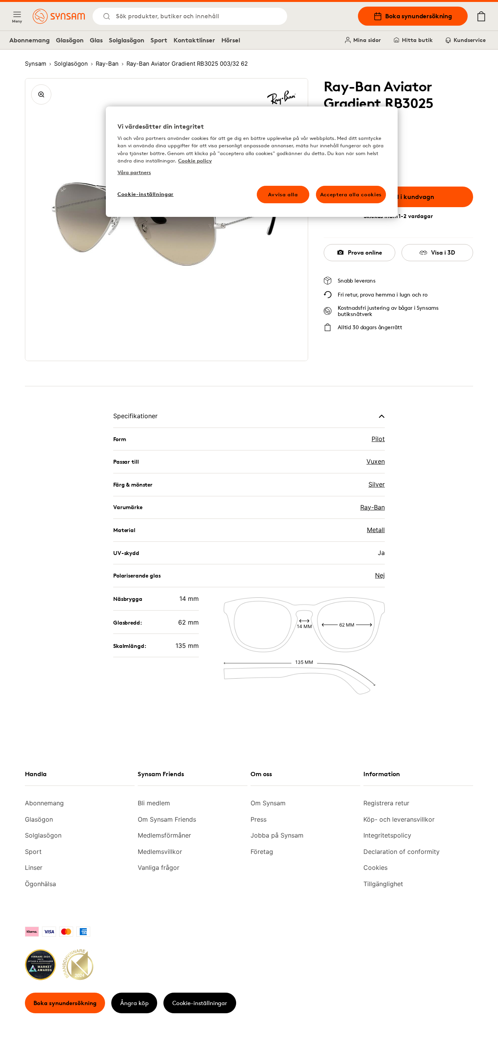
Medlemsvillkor (160, 851)
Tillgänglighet (383, 884)
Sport (159, 40)
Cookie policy (195, 160)
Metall (376, 530)
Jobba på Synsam (277, 835)
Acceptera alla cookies (351, 194)
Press (259, 819)
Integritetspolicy (387, 835)
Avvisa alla (283, 194)
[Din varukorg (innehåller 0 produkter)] (481, 16)
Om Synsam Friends (167, 819)
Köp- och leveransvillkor (399, 819)
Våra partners (134, 172)
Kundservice (470, 40)
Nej (380, 575)
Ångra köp (134, 1003)
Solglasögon (126, 40)
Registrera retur (386, 803)
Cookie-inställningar (199, 1003)
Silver (376, 484)
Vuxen (375, 461)
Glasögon (70, 40)
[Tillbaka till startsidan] (59, 16)
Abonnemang (29, 40)
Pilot (378, 439)
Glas (96, 40)
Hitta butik (417, 40)
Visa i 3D (443, 252)
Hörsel (230, 40)
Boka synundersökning (418, 16)
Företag (262, 851)
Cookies (375, 867)
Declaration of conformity (401, 851)
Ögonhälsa (40, 884)
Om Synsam (268, 803)
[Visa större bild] (41, 94)
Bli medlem (154, 803)
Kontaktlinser (194, 40)
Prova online (365, 252)
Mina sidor (367, 40)
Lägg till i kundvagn (404, 197)
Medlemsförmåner (164, 835)
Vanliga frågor (158, 867)
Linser (33, 867)
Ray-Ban (372, 507)
